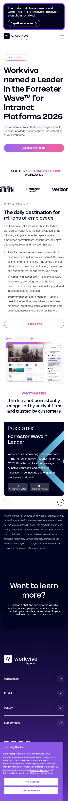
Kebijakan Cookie (39, 773)
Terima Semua (31, 781)
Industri (8, 708)
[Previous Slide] (7, 502)
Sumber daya (12, 722)
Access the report (34, 148)
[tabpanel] (34, 293)
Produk (8, 693)
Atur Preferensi (31, 790)
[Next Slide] (60, 502)
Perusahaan (11, 678)
